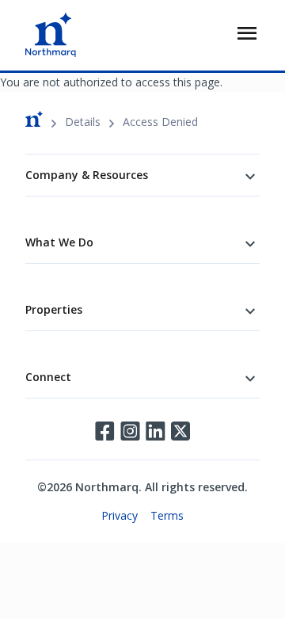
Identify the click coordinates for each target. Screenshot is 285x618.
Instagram (129, 431)
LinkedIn (155, 431)
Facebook (104, 431)
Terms (167, 515)
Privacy (119, 515)
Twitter (180, 431)
